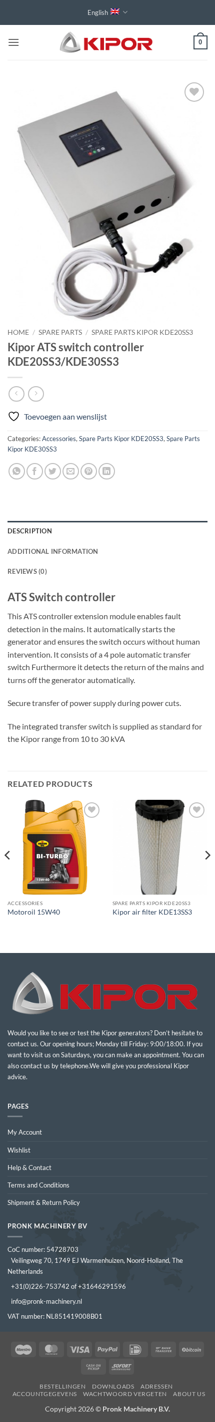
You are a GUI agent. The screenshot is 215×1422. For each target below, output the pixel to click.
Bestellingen (63, 1386)
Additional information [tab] (53, 551)
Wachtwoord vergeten (125, 1394)
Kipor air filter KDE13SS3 (152, 912)
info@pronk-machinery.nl (46, 1301)
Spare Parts (60, 332)
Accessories (59, 439)
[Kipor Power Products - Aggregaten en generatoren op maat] (108, 42)
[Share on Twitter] (52, 471)
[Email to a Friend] (70, 471)
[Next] (207, 875)
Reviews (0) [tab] (27, 571)
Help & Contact (30, 1168)
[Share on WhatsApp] (16, 471)
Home (18, 332)
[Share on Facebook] (34, 471)
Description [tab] (30, 531)
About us (189, 1394)
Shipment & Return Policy (44, 1202)
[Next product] (16, 394)
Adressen (156, 1386)
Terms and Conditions (39, 1185)
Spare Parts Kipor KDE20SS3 (142, 332)
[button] (14, 42)
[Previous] (8, 875)
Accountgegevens (44, 1394)
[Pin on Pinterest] (88, 471)
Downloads (113, 1386)
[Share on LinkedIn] (106, 471)
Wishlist (19, 1150)
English (98, 12)
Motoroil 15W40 (34, 912)
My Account (25, 1132)
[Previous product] (36, 394)
